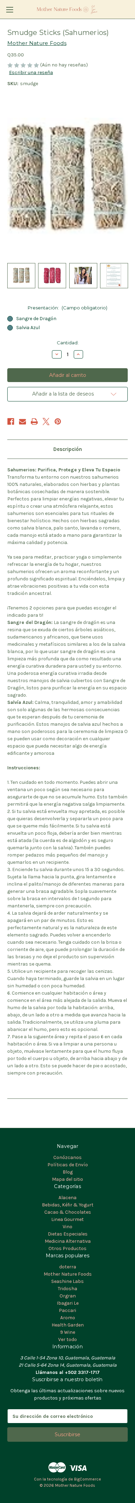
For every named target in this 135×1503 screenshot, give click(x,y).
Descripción (67, 449)
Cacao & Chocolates (67, 1212)
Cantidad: (68, 342)
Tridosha (67, 1289)
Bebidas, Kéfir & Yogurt (67, 1205)
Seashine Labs (67, 1281)
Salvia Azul (28, 328)
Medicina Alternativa (68, 1241)
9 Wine (67, 1332)
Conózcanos (67, 1157)
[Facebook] (10, 421)
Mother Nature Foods (68, 1274)
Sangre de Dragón (36, 319)
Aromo (67, 1318)
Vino (67, 1227)
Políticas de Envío (67, 1165)
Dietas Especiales (68, 1234)
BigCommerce (87, 1479)
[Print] (34, 421)
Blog (68, 1172)
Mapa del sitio (67, 1179)
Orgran (68, 1296)
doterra (67, 1267)
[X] (46, 421)
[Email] (22, 421)
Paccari (67, 1310)
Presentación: (67, 307)
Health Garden (68, 1325)
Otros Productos (67, 1248)
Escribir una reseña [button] (31, 72)
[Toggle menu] (9, 9)
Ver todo (67, 1339)
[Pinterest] (57, 421)
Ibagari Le (68, 1303)
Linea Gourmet (67, 1219)
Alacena (67, 1198)
